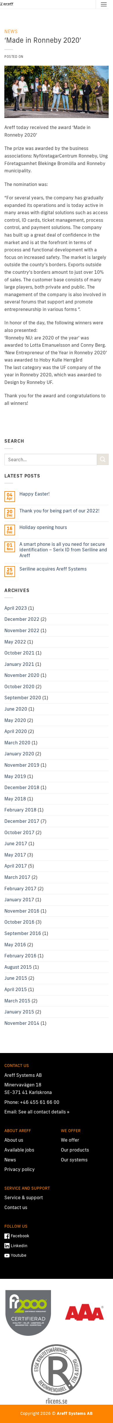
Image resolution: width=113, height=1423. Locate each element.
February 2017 (20, 888)
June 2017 (15, 843)
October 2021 (19, 653)
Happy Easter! (34, 494)
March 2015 (17, 1001)
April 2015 (15, 989)
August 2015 (18, 967)
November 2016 (21, 911)
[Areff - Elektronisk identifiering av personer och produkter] (7, 4)
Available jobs (19, 1150)
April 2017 (15, 866)
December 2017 (21, 821)
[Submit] (103, 459)
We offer (70, 1140)
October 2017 (19, 832)
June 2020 (15, 709)
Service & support (23, 1197)
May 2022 (15, 642)
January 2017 (19, 899)
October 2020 (19, 686)
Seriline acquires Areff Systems (53, 569)
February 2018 (20, 810)
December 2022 (21, 619)
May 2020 (15, 720)
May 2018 (15, 799)
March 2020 (17, 743)
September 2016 (22, 933)
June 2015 (15, 978)
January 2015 (19, 1012)
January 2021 (19, 664)
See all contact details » (44, 1112)
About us (13, 1140)
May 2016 (15, 945)
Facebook (20, 1235)
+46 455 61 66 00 (39, 1102)
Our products (75, 1150)
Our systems (74, 1160)
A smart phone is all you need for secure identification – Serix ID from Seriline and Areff (63, 549)
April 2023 (15, 608)
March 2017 (17, 877)
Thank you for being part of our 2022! (59, 511)
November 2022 (21, 630)
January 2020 (19, 754)
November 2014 (21, 1023)
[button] (103, 4)
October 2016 (19, 922)
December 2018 (21, 787)
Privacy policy (19, 1169)
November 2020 (21, 675)
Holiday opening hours (43, 527)
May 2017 (15, 855)
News (10, 31)
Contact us (15, 1207)
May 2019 (15, 776)
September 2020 (22, 697)
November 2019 (21, 765)
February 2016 (20, 956)
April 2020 (15, 731)
